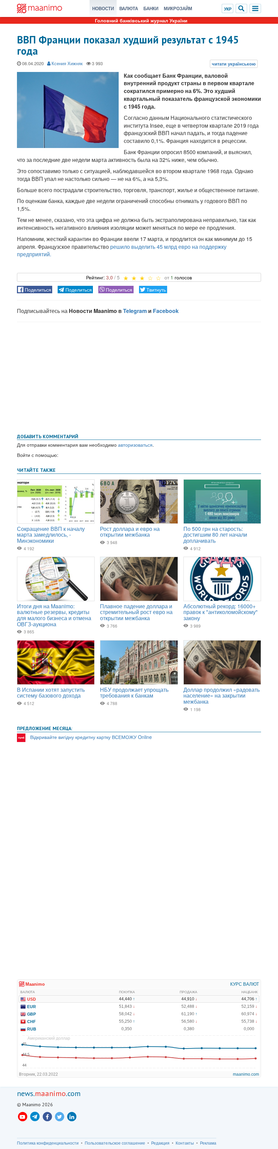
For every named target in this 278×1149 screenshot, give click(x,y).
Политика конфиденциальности (48, 1143)
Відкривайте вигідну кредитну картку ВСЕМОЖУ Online (91, 737)
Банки (150, 8)
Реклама (208, 1143)
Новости (103, 8)
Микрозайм (178, 8)
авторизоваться (135, 444)
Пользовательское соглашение (115, 1143)
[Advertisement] (139, 376)
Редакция (160, 1143)
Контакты (185, 1143)
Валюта (128, 8)
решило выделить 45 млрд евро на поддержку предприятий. (121, 250)
